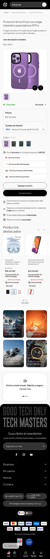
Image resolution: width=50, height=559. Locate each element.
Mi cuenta (9, 471)
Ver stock (39, 104)
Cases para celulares (18, 12)
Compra (8, 484)
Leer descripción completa (14, 39)
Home (6, 12)
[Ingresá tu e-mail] (43, 446)
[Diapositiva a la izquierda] (35, 87)
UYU (14, 556)
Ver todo (25, 302)
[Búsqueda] (44, 5)
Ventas (7, 477)
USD (8, 556)
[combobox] (27, 4)
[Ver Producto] (36, 246)
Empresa (8, 464)
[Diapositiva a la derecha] (40, 87)
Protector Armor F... (36, 12)
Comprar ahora (25, 193)
